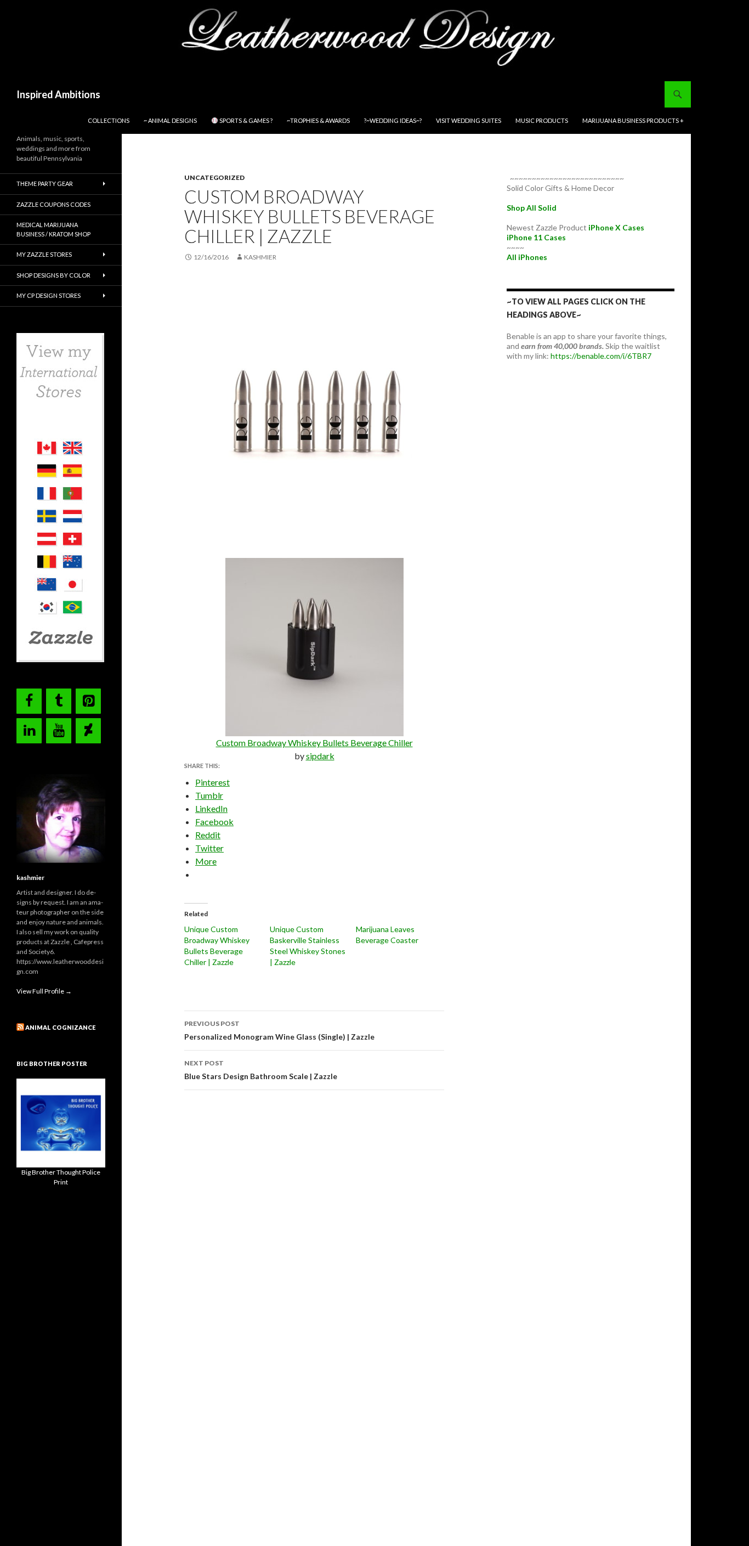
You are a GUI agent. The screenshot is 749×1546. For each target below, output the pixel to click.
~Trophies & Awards (318, 120)
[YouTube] (58, 730)
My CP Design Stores (48, 295)
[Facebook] (29, 701)
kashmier (260, 257)
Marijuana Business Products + (633, 120)
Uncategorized (214, 177)
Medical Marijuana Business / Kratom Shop (53, 229)
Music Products (541, 120)
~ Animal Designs (170, 120)
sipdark (320, 756)
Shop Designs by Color (53, 275)
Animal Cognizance (60, 1027)
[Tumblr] (58, 701)
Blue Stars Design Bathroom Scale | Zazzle (260, 1070)
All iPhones (527, 257)
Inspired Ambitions (58, 94)
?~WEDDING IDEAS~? (393, 120)
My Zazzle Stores (44, 254)
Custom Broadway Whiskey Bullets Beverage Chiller (314, 742)
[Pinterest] (88, 701)
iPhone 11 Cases (536, 237)
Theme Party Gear (44, 183)
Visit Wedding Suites (468, 120)
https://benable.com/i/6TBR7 (601, 355)
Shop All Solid (532, 207)
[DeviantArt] (88, 730)
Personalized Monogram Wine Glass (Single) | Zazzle (279, 1030)
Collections (108, 120)
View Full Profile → (44, 991)
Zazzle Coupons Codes (53, 204)
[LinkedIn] (29, 730)
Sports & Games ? (245, 120)
